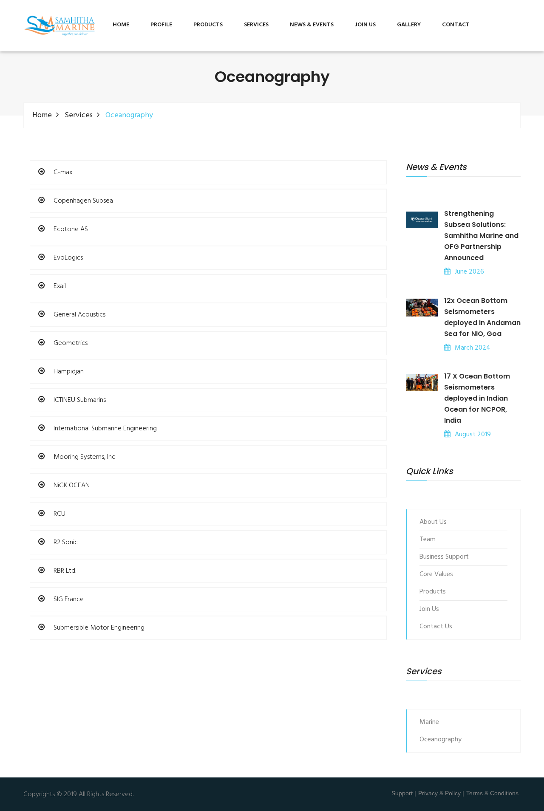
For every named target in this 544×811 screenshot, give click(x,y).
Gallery (409, 25)
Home (121, 25)
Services (79, 115)
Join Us (365, 25)
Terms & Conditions (492, 793)
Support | (403, 793)
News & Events (312, 25)
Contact (456, 25)
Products (208, 25)
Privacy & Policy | (441, 793)
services (256, 25)
